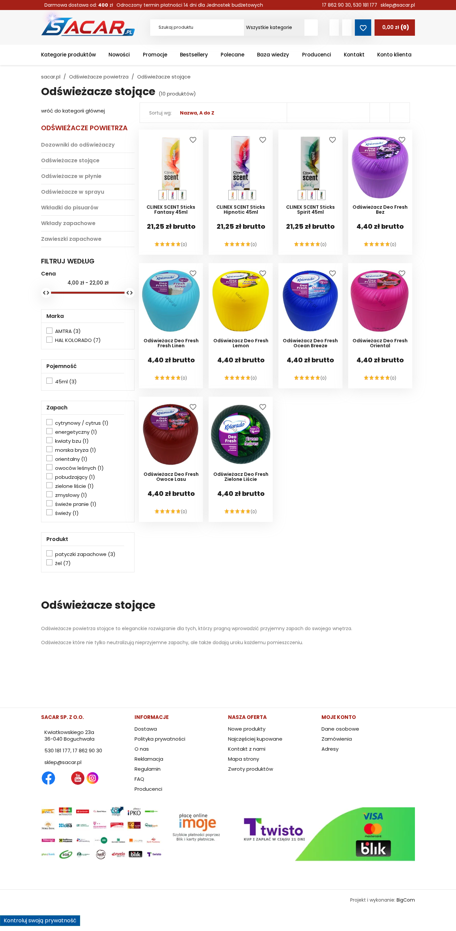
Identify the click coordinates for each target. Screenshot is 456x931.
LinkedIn (107, 778)
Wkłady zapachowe (68, 223)
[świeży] (163, 195)
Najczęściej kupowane (255, 738)
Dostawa (146, 728)
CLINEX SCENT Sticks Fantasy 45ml (171, 210)
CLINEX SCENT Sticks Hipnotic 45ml (240, 210)
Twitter (63, 778)
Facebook (48, 778)
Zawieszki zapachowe (71, 239)
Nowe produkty (246, 728)
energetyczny (76, 432)
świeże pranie (75, 504)
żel (63, 563)
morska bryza (75, 450)
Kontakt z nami (246, 748)
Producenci (148, 788)
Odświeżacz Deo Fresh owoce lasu (171, 477)
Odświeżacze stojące (70, 160)
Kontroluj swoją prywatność (40, 920)
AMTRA (68, 331)
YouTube (77, 778)
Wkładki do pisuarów (69, 207)
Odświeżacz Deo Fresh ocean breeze (310, 343)
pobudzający (75, 477)
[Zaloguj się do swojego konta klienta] (334, 27)
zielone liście (74, 486)
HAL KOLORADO (78, 340)
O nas (142, 748)
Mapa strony (243, 758)
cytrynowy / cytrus (81, 423)
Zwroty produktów (250, 768)
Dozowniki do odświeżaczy (78, 145)
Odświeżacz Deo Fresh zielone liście (240, 477)
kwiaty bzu (72, 441)
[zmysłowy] (172, 195)
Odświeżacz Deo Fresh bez (380, 210)
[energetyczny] (182, 195)
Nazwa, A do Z (197, 113)
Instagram (92, 778)
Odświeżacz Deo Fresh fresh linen (171, 343)
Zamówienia (336, 738)
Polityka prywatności (160, 738)
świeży (67, 513)
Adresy (329, 748)
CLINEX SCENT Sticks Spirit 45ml (310, 210)
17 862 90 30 (336, 5)
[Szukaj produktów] (311, 27)
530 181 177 (365, 5)
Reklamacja (149, 758)
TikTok (122, 778)
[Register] (347, 27)
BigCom (406, 900)
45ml (66, 381)
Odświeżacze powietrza (84, 128)
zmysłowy (71, 495)
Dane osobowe (340, 728)
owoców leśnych (79, 468)
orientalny (71, 459)
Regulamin (148, 768)
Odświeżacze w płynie (71, 176)
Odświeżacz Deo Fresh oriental (380, 343)
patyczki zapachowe (85, 554)
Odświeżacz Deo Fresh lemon (240, 343)
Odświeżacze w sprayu (72, 192)
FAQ (139, 778)
